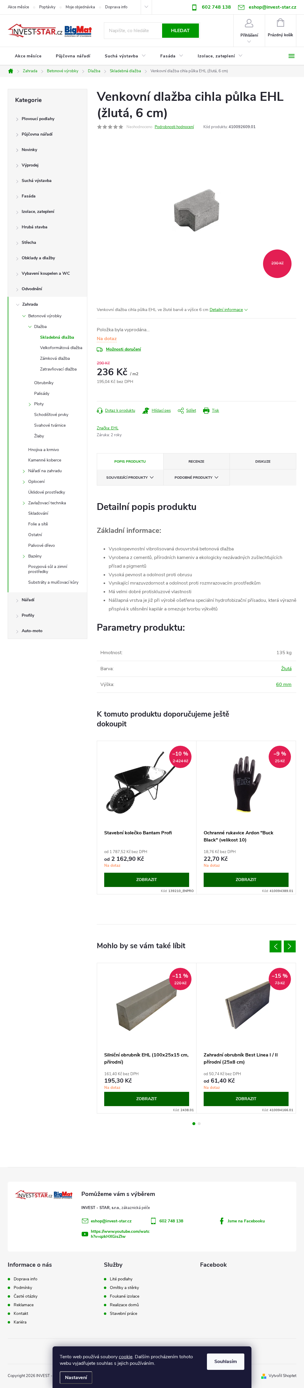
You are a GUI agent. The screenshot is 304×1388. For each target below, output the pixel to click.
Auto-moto (32, 631)
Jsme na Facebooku (246, 1221)
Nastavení (76, 1377)
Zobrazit (146, 880)
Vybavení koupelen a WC (46, 273)
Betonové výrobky (44, 316)
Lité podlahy (121, 1279)
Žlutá (286, 668)
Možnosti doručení (123, 349)
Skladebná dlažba (57, 337)
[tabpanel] (147, 817)
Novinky (29, 150)
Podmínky (23, 1287)
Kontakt (21, 1313)
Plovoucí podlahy (38, 119)
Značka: (107, 428)
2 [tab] (199, 1123)
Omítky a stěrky (124, 1287)
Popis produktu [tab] (130, 461)
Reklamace (24, 1305)
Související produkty (127, 477)
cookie (125, 1357)
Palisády (41, 393)
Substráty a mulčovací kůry (53, 582)
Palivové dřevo (41, 545)
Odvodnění (32, 289)
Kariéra (20, 1322)
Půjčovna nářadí (37, 134)
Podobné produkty (193, 477)
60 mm (284, 684)
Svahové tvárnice (50, 425)
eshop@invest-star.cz (111, 1221)
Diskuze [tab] (262, 461)
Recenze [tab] (196, 461)
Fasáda (29, 196)
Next (290, 946)
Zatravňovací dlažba (58, 369)
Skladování (38, 513)
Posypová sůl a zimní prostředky (47, 569)
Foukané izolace (124, 1296)
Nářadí (28, 600)
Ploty (39, 404)
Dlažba (40, 326)
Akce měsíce (18, 7)
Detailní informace (226, 310)
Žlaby (39, 436)
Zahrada (30, 304)
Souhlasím (225, 1361)
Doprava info (116, 7)
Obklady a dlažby (38, 258)
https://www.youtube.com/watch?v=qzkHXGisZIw (120, 1234)
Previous (275, 946)
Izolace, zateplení (38, 211)
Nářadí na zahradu (45, 471)
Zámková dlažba (55, 358)
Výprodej (30, 165)
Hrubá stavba (35, 227)
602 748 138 (216, 7)
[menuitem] (28, 56)
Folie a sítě (38, 524)
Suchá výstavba (37, 180)
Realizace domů (124, 1305)
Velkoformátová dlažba (61, 348)
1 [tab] (193, 1123)
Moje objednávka (80, 7)
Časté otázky (25, 1296)
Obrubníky (43, 383)
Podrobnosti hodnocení (174, 127)
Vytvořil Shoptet (282, 1375)
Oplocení (36, 481)
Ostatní (35, 535)
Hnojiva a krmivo (43, 450)
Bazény (35, 556)
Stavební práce (123, 1313)
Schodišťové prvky (51, 414)
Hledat (180, 30)
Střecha (29, 242)
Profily (28, 615)
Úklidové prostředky (46, 492)
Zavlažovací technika (47, 503)
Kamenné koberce (44, 460)
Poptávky (47, 7)
